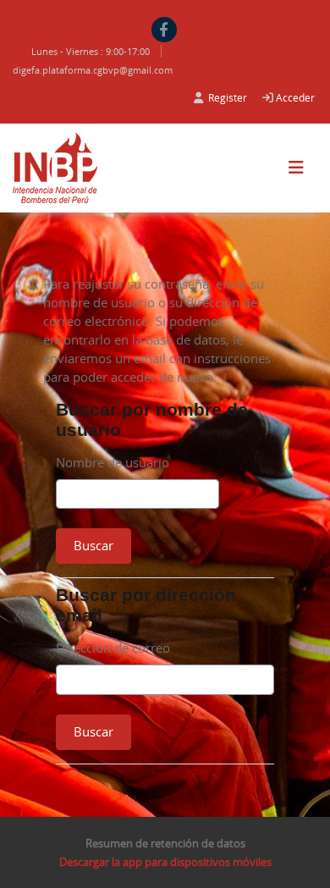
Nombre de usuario (112, 462)
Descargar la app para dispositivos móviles (165, 861)
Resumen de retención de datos (165, 843)
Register (227, 97)
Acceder (295, 97)
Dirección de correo (113, 647)
